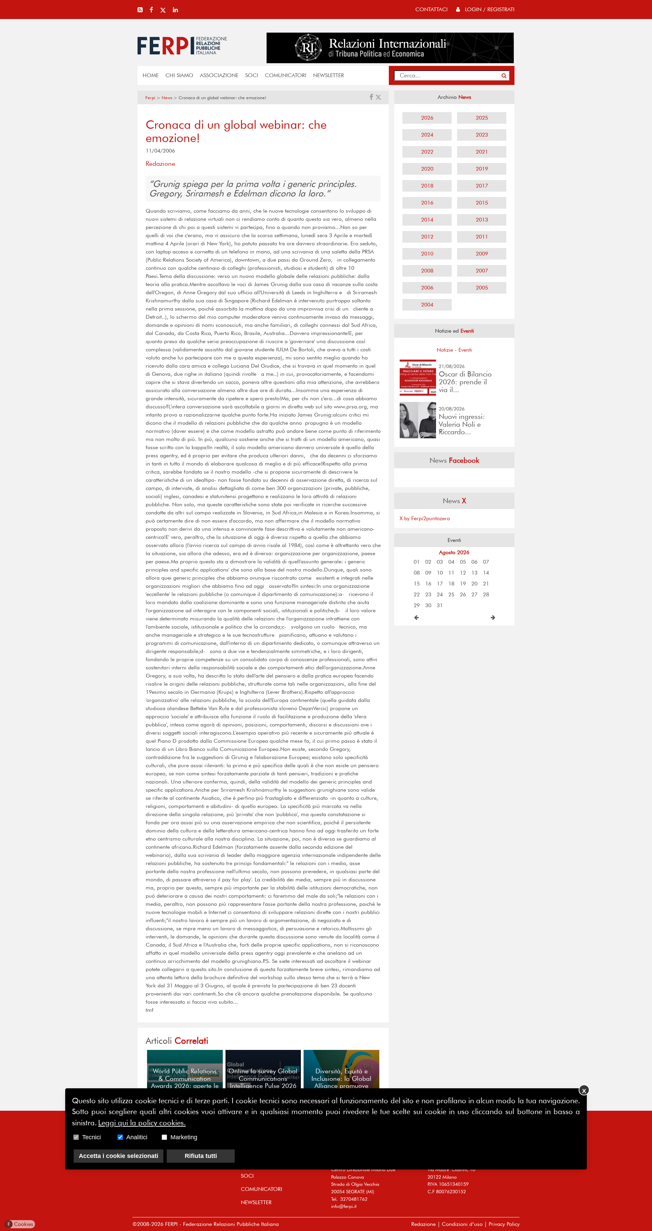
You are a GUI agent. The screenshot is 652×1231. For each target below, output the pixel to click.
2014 (427, 219)
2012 (427, 236)
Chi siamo (179, 75)
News (167, 97)
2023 (482, 134)
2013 (482, 219)
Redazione (423, 1224)
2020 (427, 168)
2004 (427, 304)
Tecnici (91, 1137)
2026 (427, 118)
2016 (427, 202)
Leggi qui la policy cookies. (142, 1122)
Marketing (183, 1137)
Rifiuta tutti (201, 1156)
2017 (482, 185)
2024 (427, 134)
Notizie (445, 350)
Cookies (20, 1224)
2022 (427, 151)
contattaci (431, 9)
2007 (482, 270)
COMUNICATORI (285, 75)
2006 (427, 287)
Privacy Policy (504, 1224)
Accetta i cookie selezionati (118, 1156)
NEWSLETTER (328, 75)
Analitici (136, 1137)
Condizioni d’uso (462, 1224)
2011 (482, 236)
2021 (482, 151)
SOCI (251, 75)
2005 (482, 287)
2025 (482, 118)
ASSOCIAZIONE (219, 75)
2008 (427, 270)
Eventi (465, 350)
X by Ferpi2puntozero (425, 518)
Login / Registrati (488, 9)
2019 (482, 168)
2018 (427, 185)
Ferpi (150, 97)
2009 (482, 253)
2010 (427, 253)
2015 (482, 202)
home (151, 75)
